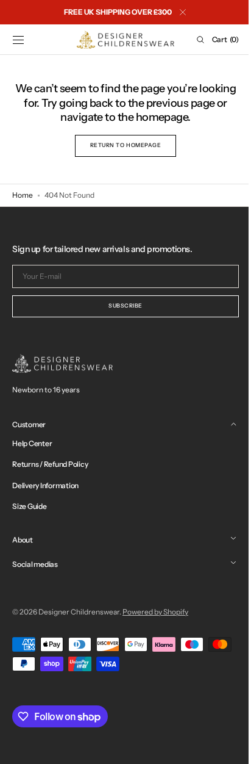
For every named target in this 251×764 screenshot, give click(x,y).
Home (22, 195)
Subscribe (121, 305)
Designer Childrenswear (78, 611)
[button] (18, 39)
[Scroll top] (223, 745)
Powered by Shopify (155, 611)
